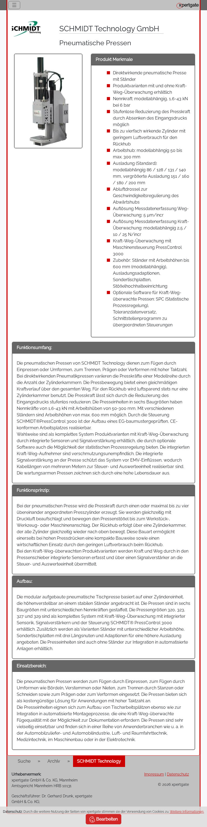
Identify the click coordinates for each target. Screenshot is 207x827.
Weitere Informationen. (187, 812)
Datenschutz (178, 774)
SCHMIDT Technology (99, 761)
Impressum (154, 774)
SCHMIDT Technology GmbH (109, 28)
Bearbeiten (106, 819)
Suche (24, 761)
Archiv (53, 761)
